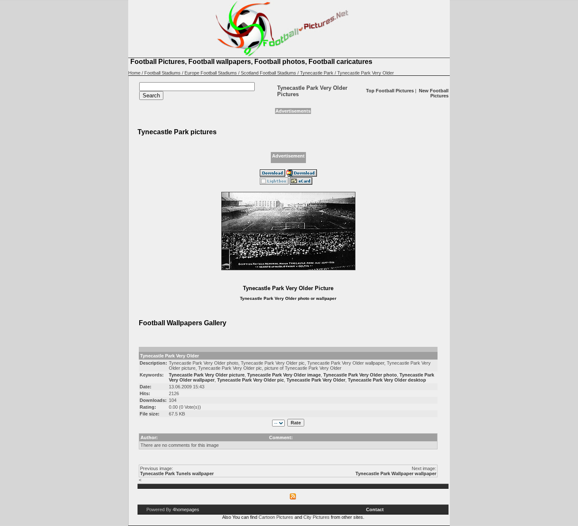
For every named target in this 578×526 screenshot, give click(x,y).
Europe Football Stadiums (210, 72)
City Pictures (316, 517)
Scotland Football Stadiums (268, 72)
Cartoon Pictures (276, 517)
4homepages (186, 509)
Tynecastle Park (316, 72)
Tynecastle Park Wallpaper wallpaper (395, 473)
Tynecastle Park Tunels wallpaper (177, 473)
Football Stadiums (162, 72)
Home (134, 72)
